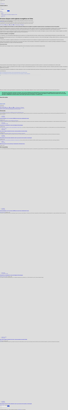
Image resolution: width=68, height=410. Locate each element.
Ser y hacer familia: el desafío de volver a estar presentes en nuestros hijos (10, 127)
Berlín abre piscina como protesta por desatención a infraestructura (12, 143)
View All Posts (2, 106)
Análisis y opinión (4, 128)
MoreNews (19, 409)
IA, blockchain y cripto (5, 123)
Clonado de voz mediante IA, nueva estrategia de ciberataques (9, 120)
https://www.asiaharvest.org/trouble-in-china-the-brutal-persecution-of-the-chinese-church (13, 72)
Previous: (12, 108)
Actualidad (3, 135)
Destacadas (3, 116)
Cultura (3, 141)
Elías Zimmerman (2, 212)
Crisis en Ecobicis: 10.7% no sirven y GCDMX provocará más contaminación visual (11, 112)
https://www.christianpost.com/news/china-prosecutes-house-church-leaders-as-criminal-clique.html (15, 73)
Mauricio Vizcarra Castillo (3, 276)
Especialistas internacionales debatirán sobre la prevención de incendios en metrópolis (12, 133)
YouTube (1, 11)
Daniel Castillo (2, 21)
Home (2, 9)
